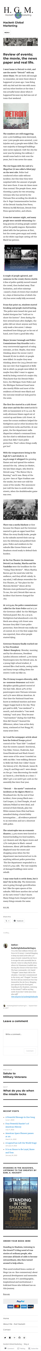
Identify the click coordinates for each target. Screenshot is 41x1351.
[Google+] (15, 1338)
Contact (7, 1330)
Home (6, 1318)
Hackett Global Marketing (13, 24)
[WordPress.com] (24, 1338)
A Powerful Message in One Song (20, 1117)
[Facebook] (10, 1338)
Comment (29, 1051)
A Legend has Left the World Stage (21, 1143)
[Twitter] (5, 1338)
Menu (6, 32)
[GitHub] (20, 1338)
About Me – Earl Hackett (14, 1324)
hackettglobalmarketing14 (17, 1006)
